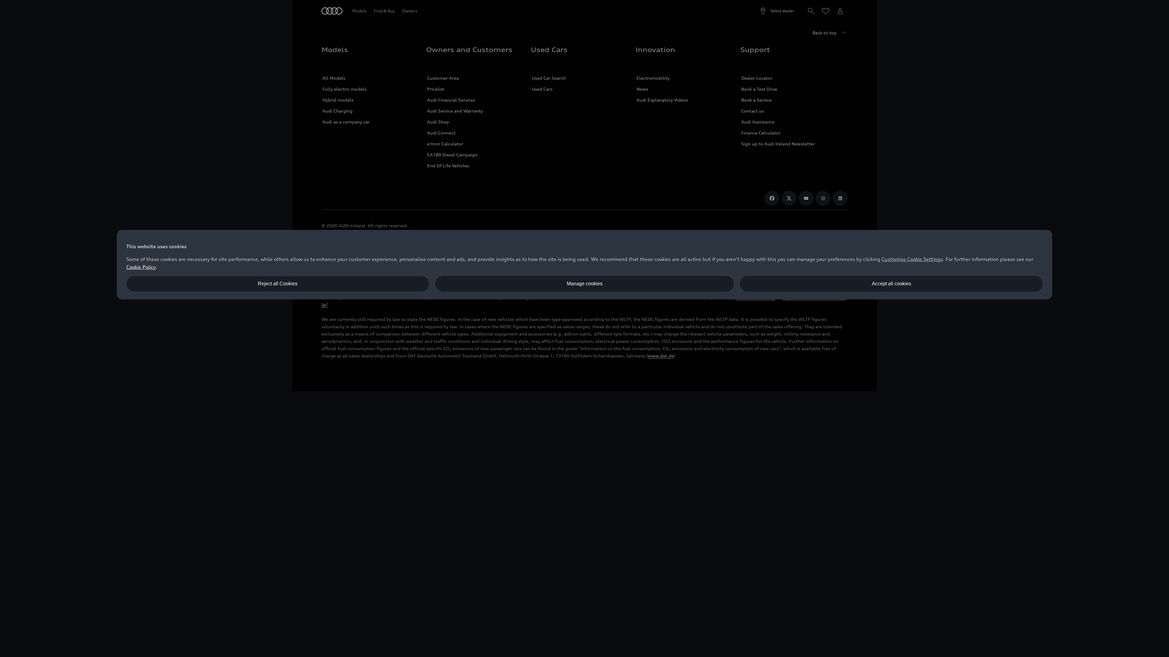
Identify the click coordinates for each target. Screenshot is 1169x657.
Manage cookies (584, 283)
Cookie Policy (141, 267)
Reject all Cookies (277, 283)
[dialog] (584, 264)
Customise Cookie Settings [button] (912, 259)
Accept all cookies (891, 283)
